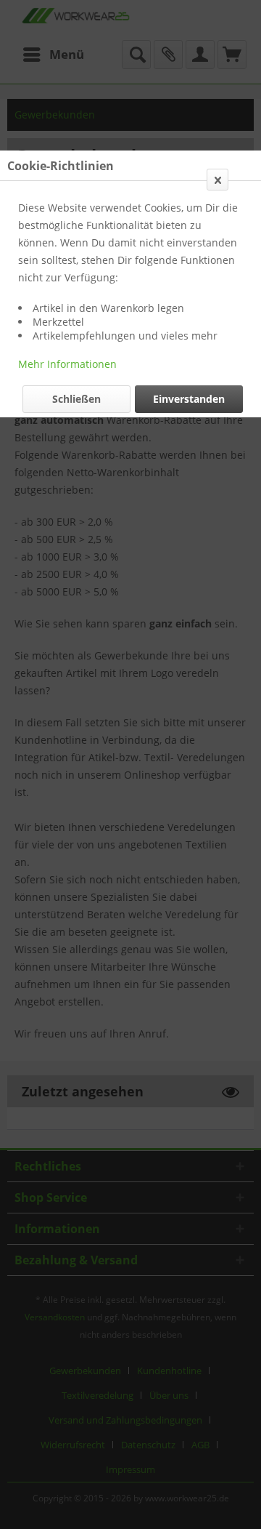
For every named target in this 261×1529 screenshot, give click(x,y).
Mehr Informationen (67, 364)
